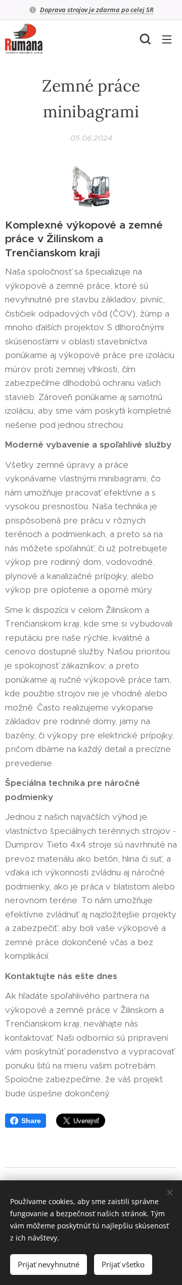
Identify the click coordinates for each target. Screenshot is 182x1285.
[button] (145, 39)
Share (31, 1121)
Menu (167, 39)
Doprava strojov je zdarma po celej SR (97, 9)
